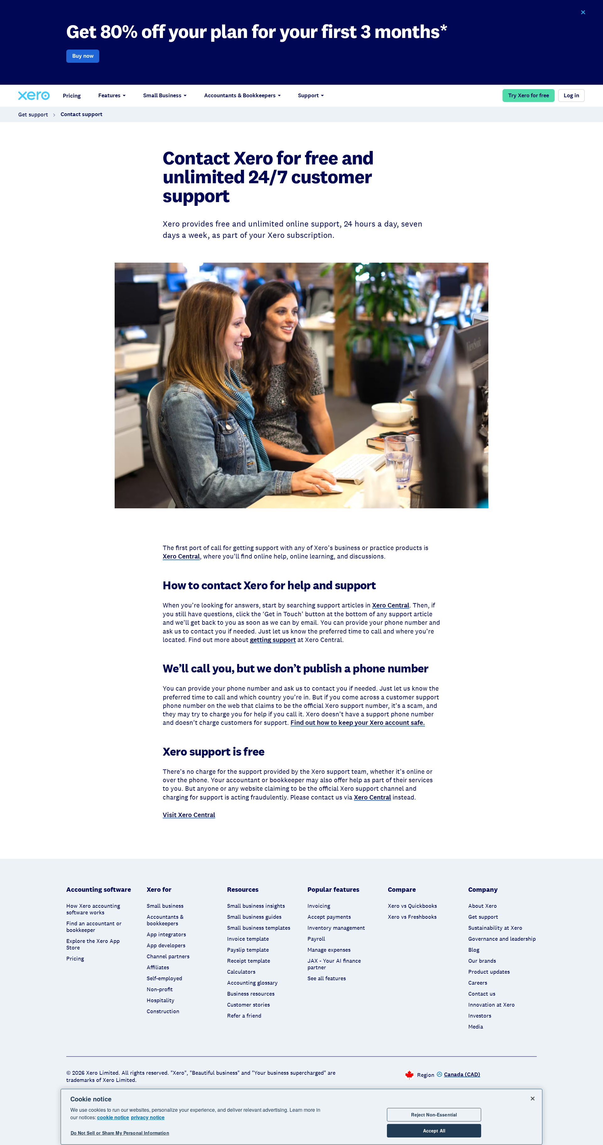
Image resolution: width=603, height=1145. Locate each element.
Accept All (434, 1130)
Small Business (162, 95)
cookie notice (113, 1117)
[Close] (533, 1098)
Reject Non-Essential (434, 1114)
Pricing (72, 95)
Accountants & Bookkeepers (240, 95)
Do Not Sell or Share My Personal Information (120, 1133)
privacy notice (148, 1117)
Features (109, 95)
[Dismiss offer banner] (583, 12)
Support (308, 95)
